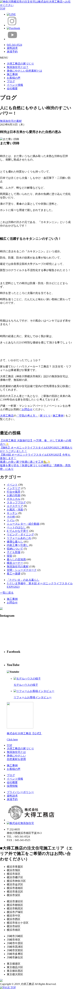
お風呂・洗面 (15, 509)
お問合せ (27, 409)
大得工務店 (7, 415)
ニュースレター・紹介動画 (23, 523)
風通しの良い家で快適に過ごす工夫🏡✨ (25, 461)
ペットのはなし (16, 527)
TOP (9, 745)
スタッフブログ (16, 502)
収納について (15, 548)
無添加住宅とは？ (18, 67)
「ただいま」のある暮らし (23, 579)
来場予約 (12, 799)
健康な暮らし (15, 541)
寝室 (9, 555)
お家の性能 (13, 495)
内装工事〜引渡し (18, 545)
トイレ (11, 520)
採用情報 (12, 785)
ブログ (11, 81)
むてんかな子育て (18, 530)
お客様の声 (13, 77)
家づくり (45, 415)
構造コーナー (15, 562)
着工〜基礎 (13, 573)
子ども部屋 (13, 552)
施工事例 (12, 74)
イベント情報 (15, 84)
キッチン (12, 513)
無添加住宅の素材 (11, 121)
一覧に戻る (7, 592)
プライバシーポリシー (20, 792)
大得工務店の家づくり (20, 63)
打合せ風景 (13, 491)
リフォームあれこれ (19, 538)
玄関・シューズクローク (22, 570)
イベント (12, 484)
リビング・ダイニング (20, 534)
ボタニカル (13, 498)
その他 (11, 516)
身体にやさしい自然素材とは (24, 70)
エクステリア (15, 506)
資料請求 (12, 795)
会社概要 (12, 88)
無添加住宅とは (16, 752)
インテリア (13, 488)
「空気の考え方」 (27, 415)
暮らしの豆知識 (16, 559)
